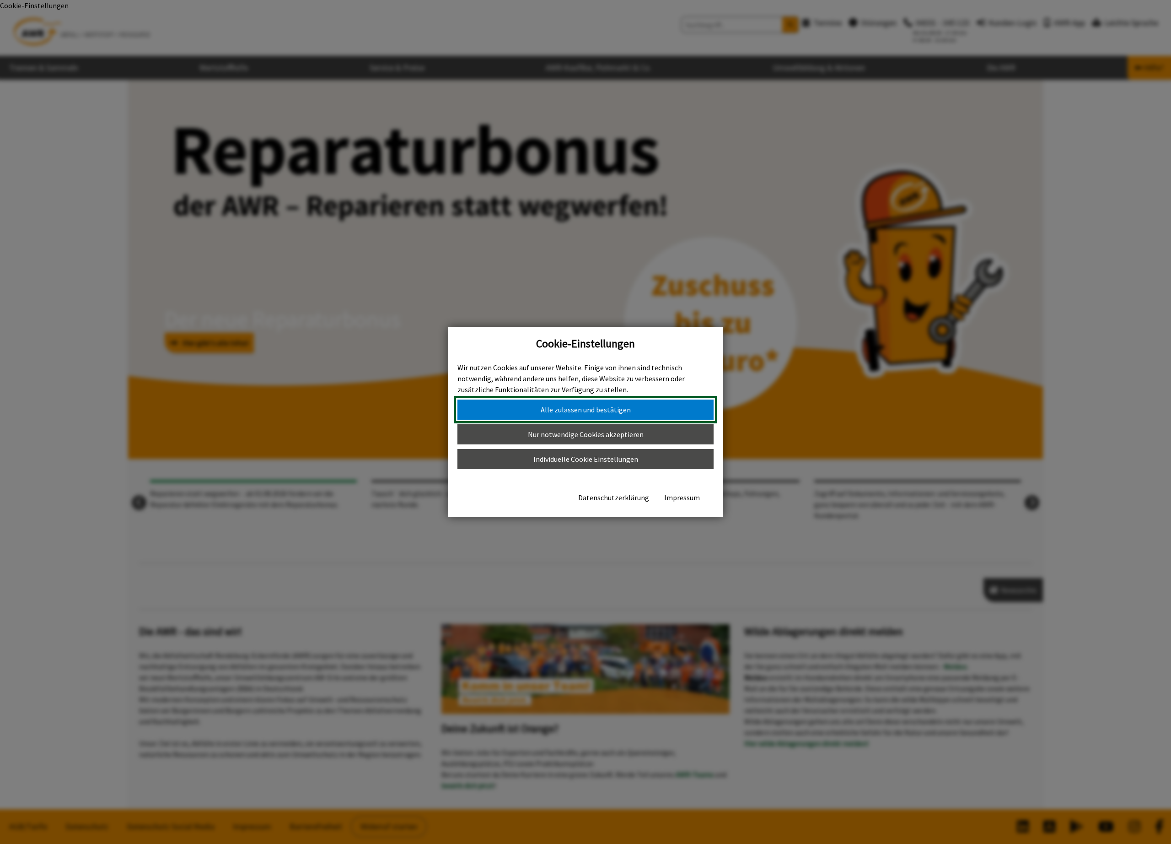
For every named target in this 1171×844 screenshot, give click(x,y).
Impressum (682, 497)
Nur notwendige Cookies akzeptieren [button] (586, 434)
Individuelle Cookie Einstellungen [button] (585, 459)
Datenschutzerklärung (613, 497)
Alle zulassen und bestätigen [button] (586, 409)
